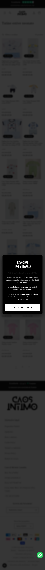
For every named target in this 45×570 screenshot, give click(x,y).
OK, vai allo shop (22, 308)
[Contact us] (40, 555)
